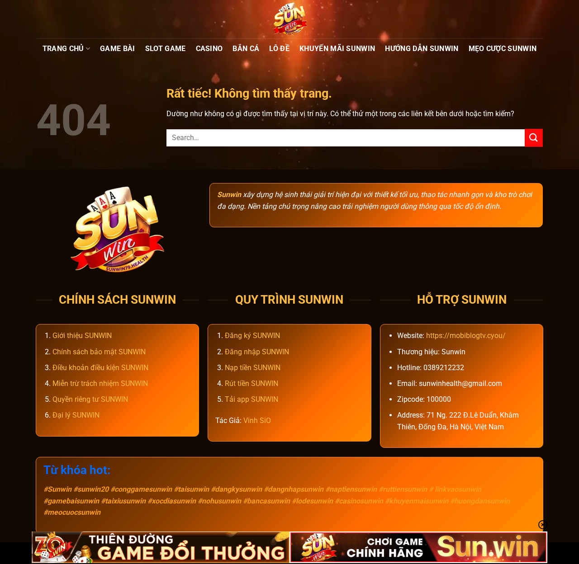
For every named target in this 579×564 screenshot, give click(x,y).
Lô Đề (279, 48)
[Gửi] (534, 137)
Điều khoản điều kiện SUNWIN (100, 367)
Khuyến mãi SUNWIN (337, 48)
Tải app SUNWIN (251, 399)
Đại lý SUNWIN (76, 415)
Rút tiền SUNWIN (251, 383)
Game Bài (117, 48)
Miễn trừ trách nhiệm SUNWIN (100, 383)
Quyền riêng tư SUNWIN (90, 399)
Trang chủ (63, 48)
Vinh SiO (257, 420)
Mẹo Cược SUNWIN (503, 48)
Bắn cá (246, 48)
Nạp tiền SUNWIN (252, 367)
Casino (209, 48)
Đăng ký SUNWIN (252, 335)
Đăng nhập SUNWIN (257, 352)
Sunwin (229, 194)
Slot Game (165, 48)
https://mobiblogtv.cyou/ (466, 335)
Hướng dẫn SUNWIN (421, 48)
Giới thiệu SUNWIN (82, 335)
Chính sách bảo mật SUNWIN (99, 352)
